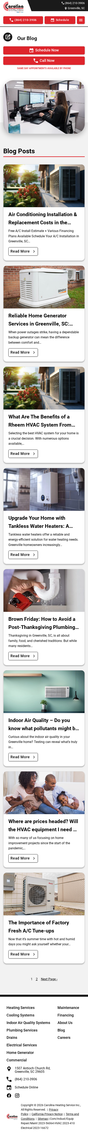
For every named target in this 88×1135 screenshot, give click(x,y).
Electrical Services (22, 1045)
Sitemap (43, 1118)
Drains (12, 1037)
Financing (66, 1015)
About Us (65, 1023)
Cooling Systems (20, 1015)
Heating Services (21, 1007)
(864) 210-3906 (75, 3)
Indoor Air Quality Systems (28, 1023)
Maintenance (68, 1007)
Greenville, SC (76, 8)
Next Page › (49, 979)
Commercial (17, 1060)
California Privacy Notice (47, 1114)
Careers (64, 1037)
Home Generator (20, 1052)
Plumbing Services (22, 1030)
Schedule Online (26, 1087)
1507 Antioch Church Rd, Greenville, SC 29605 (32, 1070)
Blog (61, 1030)
